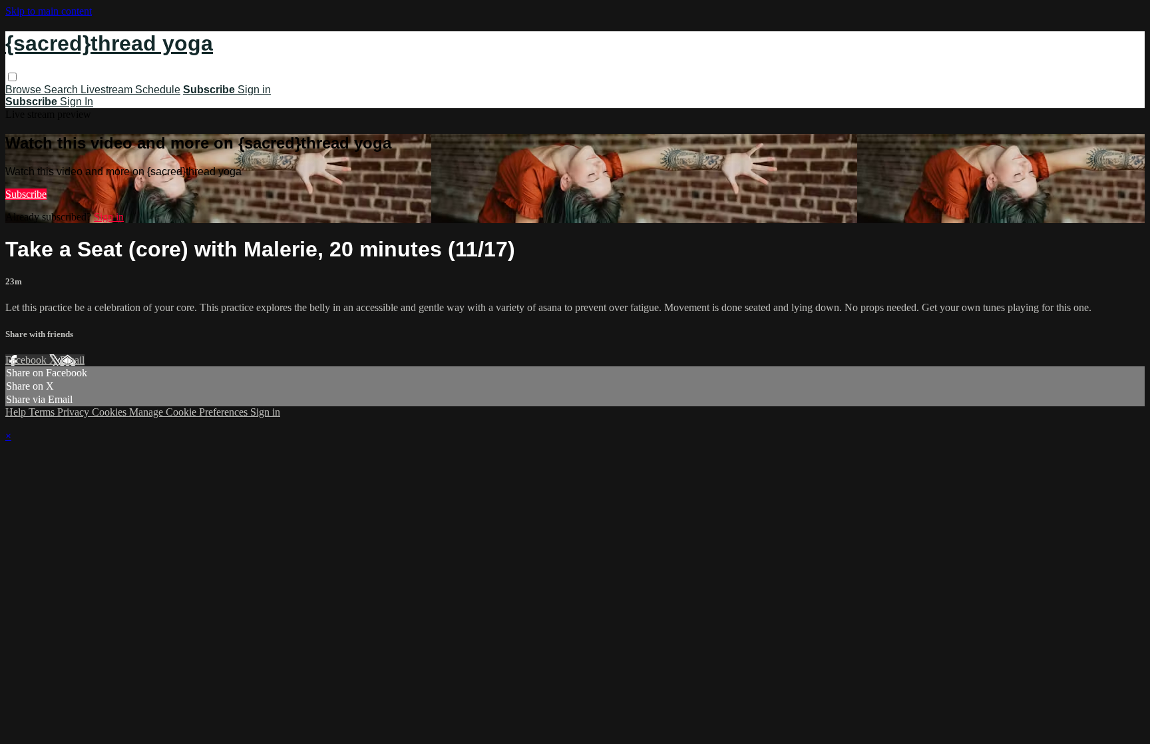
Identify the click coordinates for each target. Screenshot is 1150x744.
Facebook (27, 360)
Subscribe (26, 194)
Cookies (110, 412)
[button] (12, 77)
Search (62, 89)
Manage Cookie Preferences (189, 412)
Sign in (254, 89)
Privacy (74, 412)
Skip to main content (48, 11)
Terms (43, 412)
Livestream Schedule (130, 89)
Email (72, 360)
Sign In (76, 101)
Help (17, 412)
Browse (24, 89)
